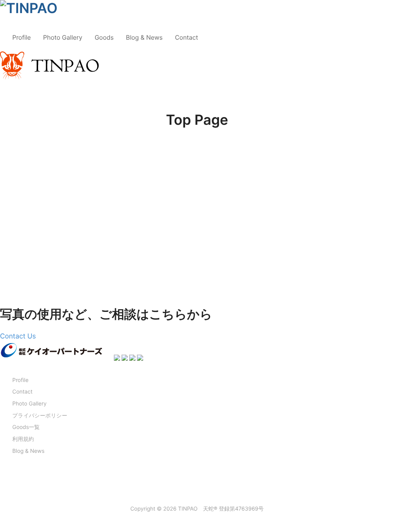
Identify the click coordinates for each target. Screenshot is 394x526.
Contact (186, 37)
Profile (21, 37)
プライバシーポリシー (39, 415)
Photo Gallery (62, 37)
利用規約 (23, 439)
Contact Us (18, 336)
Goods (104, 37)
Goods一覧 (26, 427)
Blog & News (144, 37)
